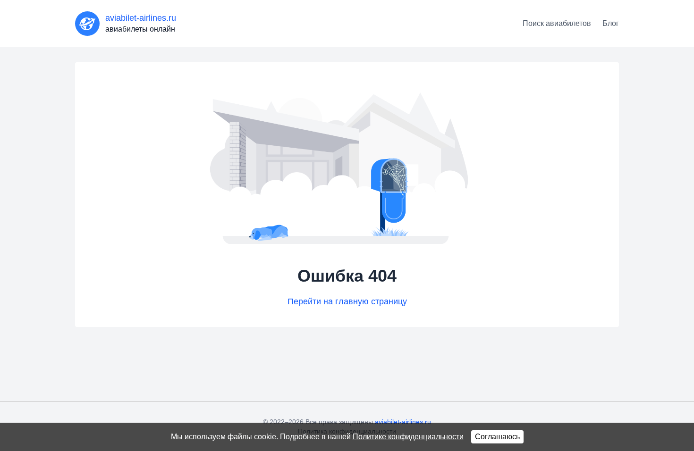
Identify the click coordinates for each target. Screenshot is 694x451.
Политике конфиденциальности (408, 437)
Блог (610, 23)
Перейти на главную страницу (347, 301)
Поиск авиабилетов (557, 23)
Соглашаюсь (497, 437)
